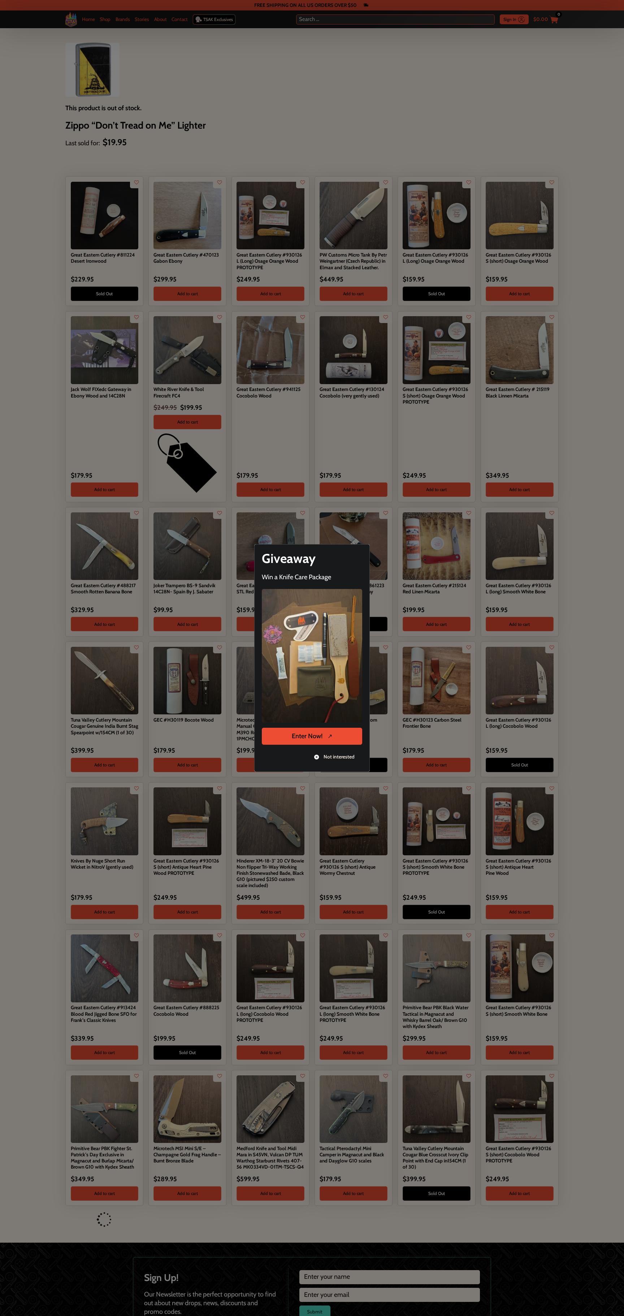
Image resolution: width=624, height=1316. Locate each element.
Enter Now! (307, 736)
